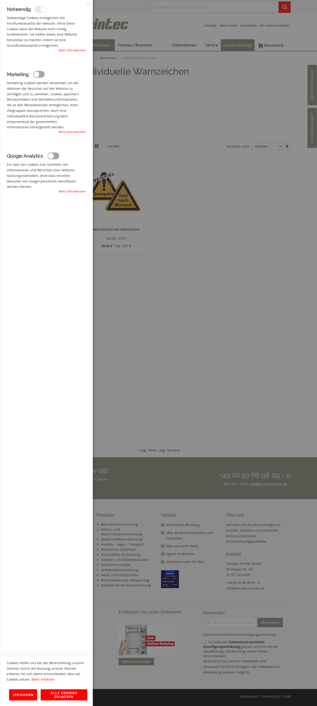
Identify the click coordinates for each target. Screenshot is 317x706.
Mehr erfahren (43, 679)
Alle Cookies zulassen (64, 695)
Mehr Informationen (72, 50)
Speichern (23, 695)
